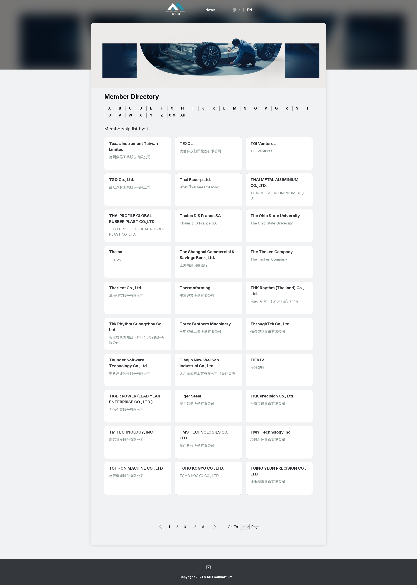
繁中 (236, 10)
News (210, 10)
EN (249, 10)
